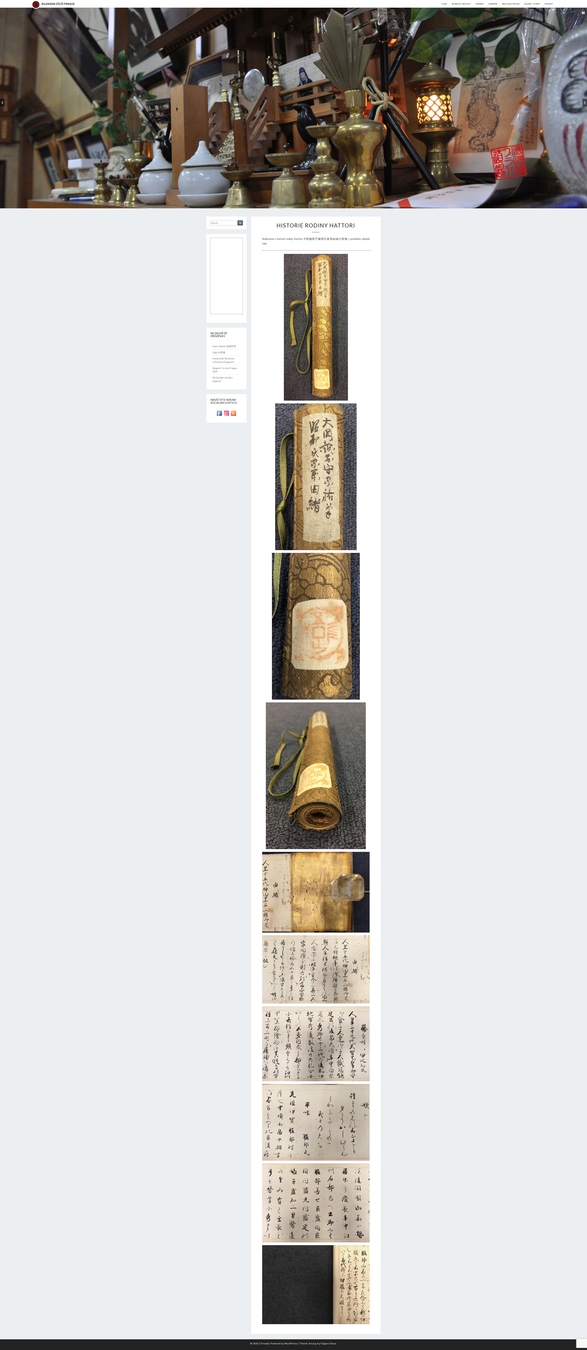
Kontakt (549, 3)
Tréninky (479, 3)
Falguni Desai (328, 1343)
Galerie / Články (532, 3)
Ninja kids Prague (511, 3)
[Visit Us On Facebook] (219, 414)
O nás (444, 3)
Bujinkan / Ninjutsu (461, 3)
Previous (2, 103)
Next (584, 103)
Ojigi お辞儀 (218, 352)
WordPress (290, 1343)
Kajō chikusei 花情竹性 (224, 346)
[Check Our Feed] (233, 414)
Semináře (492, 3)
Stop (583, 12)
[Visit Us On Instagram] (226, 414)
